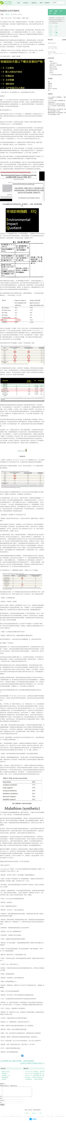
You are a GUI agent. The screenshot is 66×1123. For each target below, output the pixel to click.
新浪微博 (50, 83)
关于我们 (26, 1113)
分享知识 (25, 3)
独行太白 (51, 72)
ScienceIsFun (51, 100)
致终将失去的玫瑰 (53, 69)
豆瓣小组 (50, 85)
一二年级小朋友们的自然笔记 (56, 74)
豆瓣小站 (50, 87)
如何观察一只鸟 (5, 1075)
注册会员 (47, 2)
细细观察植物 (5, 1077)
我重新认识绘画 (5, 1071)
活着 (49, 43)
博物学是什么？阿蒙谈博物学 (56, 65)
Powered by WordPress (29, 1116)
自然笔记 (7, 14)
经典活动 (34, 3)
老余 (49, 52)
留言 (40, 1113)
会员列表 (64, 39)
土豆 (49, 47)
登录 (41, 2)
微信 (49, 81)
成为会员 (34, 1113)
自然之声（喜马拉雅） (53, 88)
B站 (49, 90)
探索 (56, 11)
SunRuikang (50, 105)
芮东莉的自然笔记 (37, 1110)
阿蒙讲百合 (4, 1073)
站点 (1, 1102)
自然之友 (30, 1110)
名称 (1, 1098)
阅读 (55, 13)
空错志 (26, 1110)
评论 (1, 1096)
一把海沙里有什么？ (54, 63)
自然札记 (51, 70)
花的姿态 (4, 1079)
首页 (18, 3)
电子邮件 (2, 1100)
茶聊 (51, 11)
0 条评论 (20, 14)
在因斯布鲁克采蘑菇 (60, 104)
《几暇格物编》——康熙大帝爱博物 (33, 1079)
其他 (2, 14)
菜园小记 (51, 61)
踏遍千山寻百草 (53, 67)
